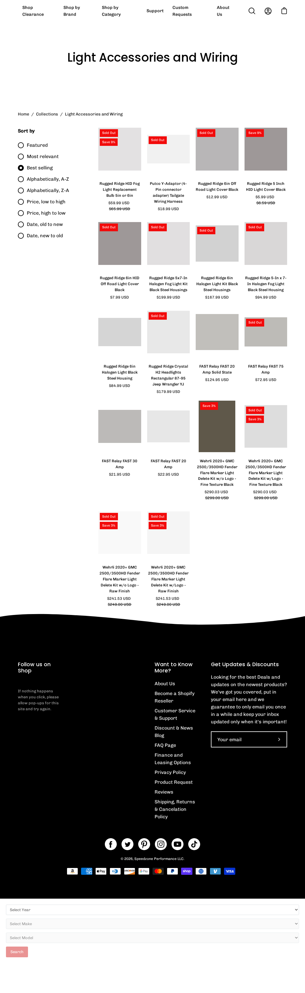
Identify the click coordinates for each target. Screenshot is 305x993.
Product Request (174, 782)
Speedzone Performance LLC (158, 859)
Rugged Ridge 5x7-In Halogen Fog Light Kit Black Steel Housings (168, 284)
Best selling (40, 168)
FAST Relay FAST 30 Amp (119, 464)
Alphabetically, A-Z (48, 179)
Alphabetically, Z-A (48, 190)
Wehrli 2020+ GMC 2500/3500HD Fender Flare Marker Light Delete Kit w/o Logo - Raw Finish (119, 579)
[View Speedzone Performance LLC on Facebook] (111, 844)
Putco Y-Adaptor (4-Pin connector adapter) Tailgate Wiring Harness (168, 192)
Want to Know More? (174, 667)
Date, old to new (45, 224)
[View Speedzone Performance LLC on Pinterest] (144, 844)
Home (23, 114)
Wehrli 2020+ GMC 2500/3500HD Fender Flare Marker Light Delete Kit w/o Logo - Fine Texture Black (217, 473)
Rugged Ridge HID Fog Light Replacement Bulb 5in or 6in (119, 189)
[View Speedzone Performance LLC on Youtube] (177, 844)
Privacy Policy (170, 772)
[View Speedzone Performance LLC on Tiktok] (194, 844)
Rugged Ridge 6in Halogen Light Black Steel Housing (120, 372)
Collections (47, 114)
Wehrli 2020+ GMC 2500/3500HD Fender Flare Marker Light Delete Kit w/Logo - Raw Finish (168, 579)
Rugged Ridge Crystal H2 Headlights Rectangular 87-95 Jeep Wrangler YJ (168, 375)
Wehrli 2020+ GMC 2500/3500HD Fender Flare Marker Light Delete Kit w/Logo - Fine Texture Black (265, 473)
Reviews (164, 792)
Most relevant (43, 156)
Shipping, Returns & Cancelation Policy (175, 809)
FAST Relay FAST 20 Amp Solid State (217, 369)
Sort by (26, 131)
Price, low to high (46, 201)
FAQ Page (165, 745)
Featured (37, 145)
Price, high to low (46, 213)
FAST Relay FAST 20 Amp (168, 464)
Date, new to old (45, 235)
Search (17, 952)
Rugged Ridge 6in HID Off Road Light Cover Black (119, 284)
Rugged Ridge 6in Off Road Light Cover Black (217, 186)
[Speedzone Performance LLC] (55, 10)
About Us (165, 683)
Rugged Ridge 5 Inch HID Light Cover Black (266, 186)
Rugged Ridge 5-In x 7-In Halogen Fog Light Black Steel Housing (266, 284)
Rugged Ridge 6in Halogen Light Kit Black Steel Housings (217, 284)
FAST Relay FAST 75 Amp (266, 369)
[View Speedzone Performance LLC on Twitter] (127, 844)
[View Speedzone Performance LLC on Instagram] (161, 844)
